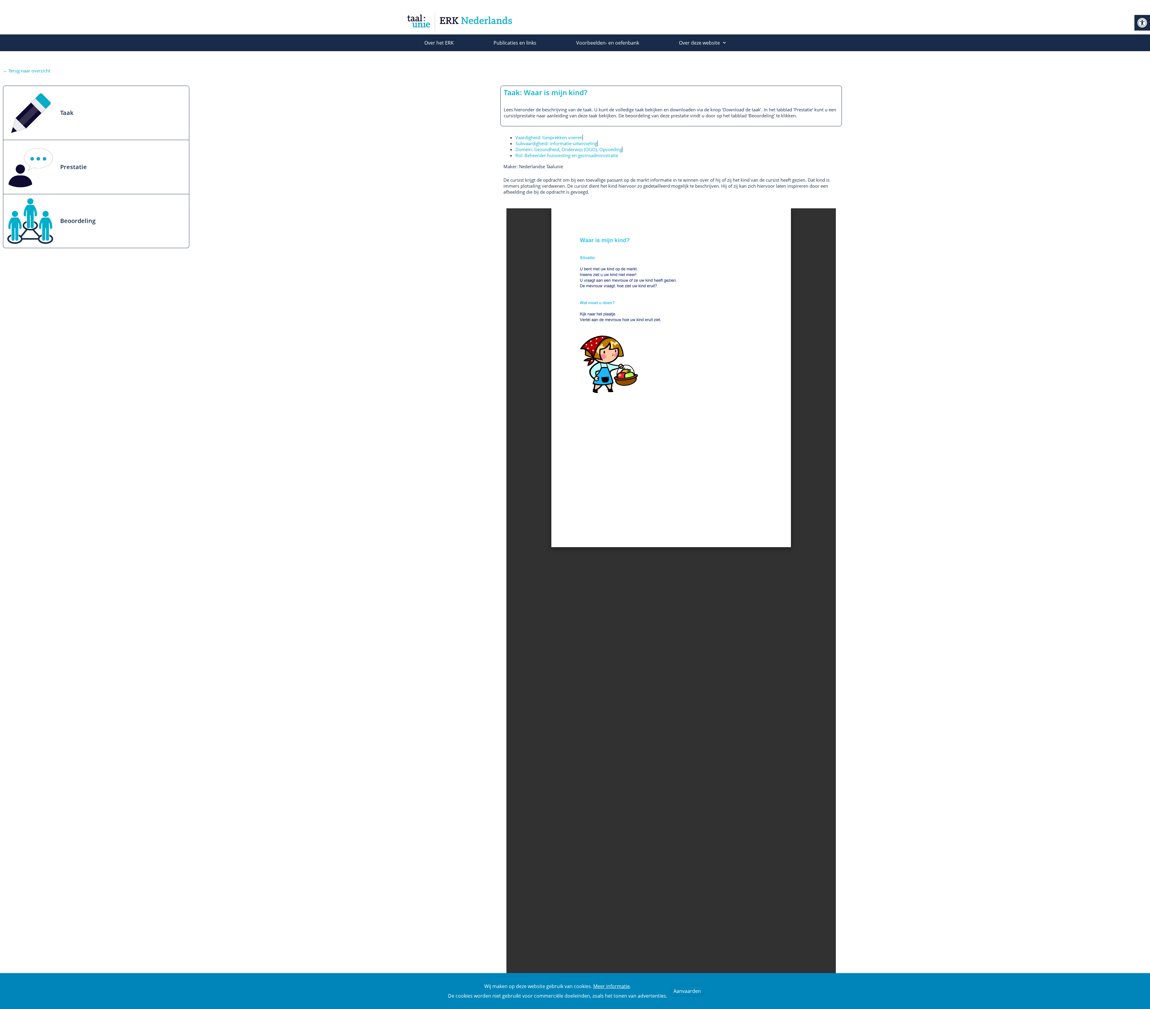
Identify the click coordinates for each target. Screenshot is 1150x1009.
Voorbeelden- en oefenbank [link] (607, 43)
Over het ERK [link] (439, 43)
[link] (1142, 23)
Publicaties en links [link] (515, 43)
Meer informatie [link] (611, 986)
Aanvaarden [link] (687, 991)
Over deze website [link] (699, 43)
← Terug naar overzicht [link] (26, 71)
